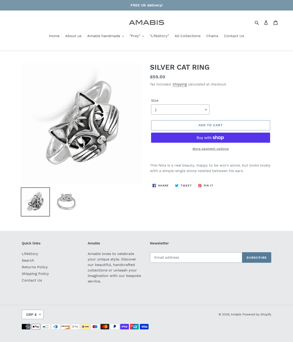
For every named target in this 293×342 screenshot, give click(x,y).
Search (28, 260)
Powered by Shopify (256, 314)
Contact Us (32, 280)
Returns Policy (35, 267)
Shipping (180, 84)
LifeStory (30, 254)
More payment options (211, 148)
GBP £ (31, 314)
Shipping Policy (35, 273)
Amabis (236, 314)
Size (154, 100)
